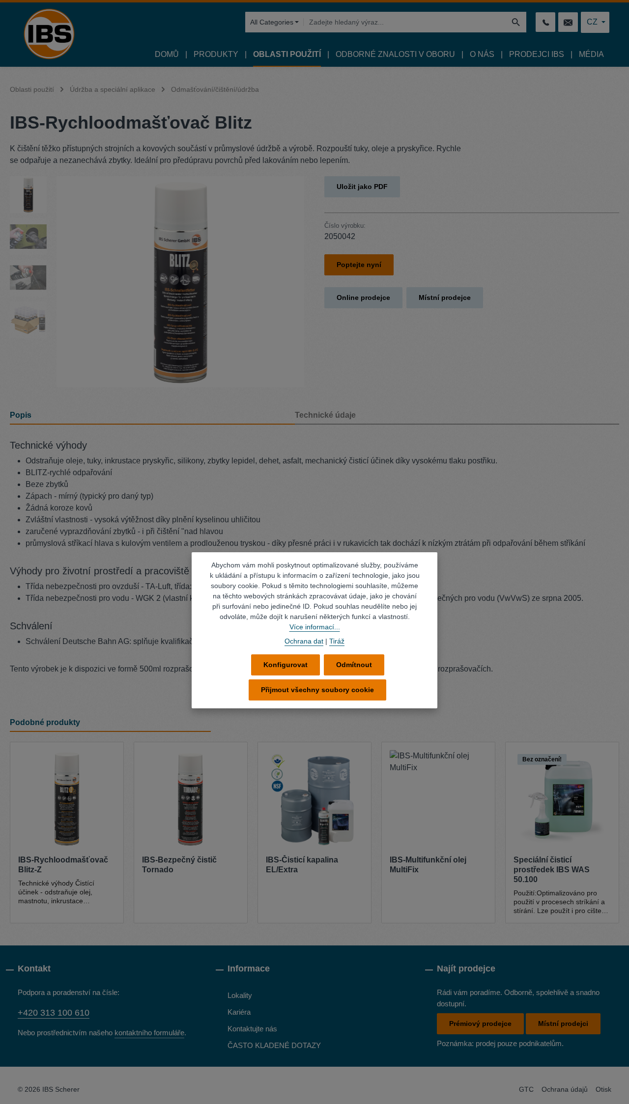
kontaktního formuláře (149, 1032)
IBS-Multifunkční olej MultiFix (428, 865)
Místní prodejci (563, 1023)
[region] (157, 281)
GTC (526, 1089)
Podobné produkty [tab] (45, 722)
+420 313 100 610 (53, 1013)
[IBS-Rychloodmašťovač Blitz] (180, 281)
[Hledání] (516, 22)
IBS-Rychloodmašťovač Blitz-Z (63, 865)
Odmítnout (354, 665)
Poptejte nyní (359, 265)
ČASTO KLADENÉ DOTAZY (274, 1045)
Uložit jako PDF (362, 186)
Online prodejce (363, 297)
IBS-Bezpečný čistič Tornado (179, 865)
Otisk (603, 1089)
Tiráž (336, 641)
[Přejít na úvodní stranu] (49, 33)
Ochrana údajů (565, 1089)
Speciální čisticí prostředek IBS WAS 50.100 (552, 870)
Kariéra (239, 1012)
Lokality (240, 995)
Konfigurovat (285, 665)
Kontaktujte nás (252, 1028)
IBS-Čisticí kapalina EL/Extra (302, 865)
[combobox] (404, 22)
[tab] (152, 416)
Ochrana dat (304, 641)
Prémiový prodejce (480, 1023)
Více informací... (314, 627)
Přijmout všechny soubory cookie (317, 690)
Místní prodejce (445, 297)
